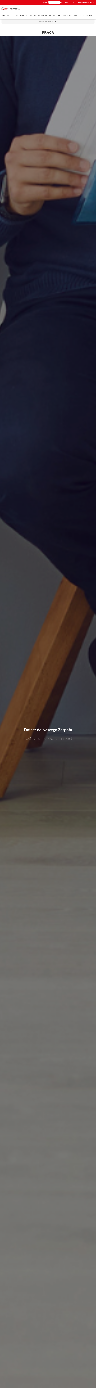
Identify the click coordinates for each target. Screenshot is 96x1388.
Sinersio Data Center (13, 16)
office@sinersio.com (86, 2)
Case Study (86, 16)
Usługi (29, 16)
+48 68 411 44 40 (70, 2)
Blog (75, 16)
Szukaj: (45, 2)
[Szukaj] (61, 2)
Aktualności (64, 16)
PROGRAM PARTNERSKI (45, 16)
